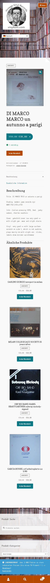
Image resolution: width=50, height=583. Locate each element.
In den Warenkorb (14, 153)
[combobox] (25, 554)
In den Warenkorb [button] (25, 296)
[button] (40, 72)
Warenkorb (38, 577)
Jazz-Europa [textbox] (24, 554)
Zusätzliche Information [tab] (16, 183)
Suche (25, 579)
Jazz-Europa (18, 45)
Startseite (6, 45)
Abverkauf (6, 568)
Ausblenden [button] (6, 571)
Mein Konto (8, 579)
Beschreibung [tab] (11, 177)
